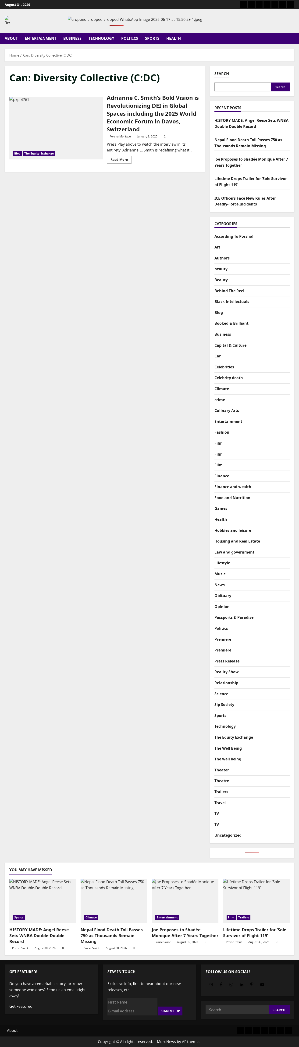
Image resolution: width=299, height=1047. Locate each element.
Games (220, 508)
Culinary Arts (226, 410)
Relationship (226, 682)
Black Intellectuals (231, 301)
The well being (227, 759)
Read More (121, 160)
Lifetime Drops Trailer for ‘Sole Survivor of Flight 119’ (254, 932)
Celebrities (224, 367)
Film (218, 443)
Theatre (221, 780)
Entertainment (40, 38)
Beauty (221, 279)
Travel (220, 802)
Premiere (222, 639)
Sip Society (224, 704)
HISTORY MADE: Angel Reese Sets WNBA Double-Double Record (39, 935)
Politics (129, 38)
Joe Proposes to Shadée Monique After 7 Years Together (185, 932)
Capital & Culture (230, 345)
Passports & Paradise (233, 617)
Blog (17, 153)
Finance (221, 476)
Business (72, 38)
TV (216, 813)
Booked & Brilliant (231, 323)
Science (221, 693)
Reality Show (226, 671)
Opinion (222, 606)
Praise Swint (20, 948)
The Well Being (228, 748)
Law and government (234, 552)
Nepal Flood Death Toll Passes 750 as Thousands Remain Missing (112, 935)
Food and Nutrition (232, 497)
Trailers (221, 791)
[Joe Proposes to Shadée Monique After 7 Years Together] (185, 901)
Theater (221, 770)
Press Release (226, 661)
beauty (221, 268)
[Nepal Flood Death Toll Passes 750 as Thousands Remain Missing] (114, 901)
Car (217, 356)
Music (219, 573)
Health (173, 38)
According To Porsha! (233, 236)
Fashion (221, 432)
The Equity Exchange (39, 153)
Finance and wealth (232, 486)
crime (219, 399)
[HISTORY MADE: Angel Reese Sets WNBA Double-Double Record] (42, 901)
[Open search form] (293, 38)
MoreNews (166, 1041)
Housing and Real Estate (237, 541)
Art (217, 247)
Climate (221, 388)
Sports (152, 38)
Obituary (222, 595)
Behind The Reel (229, 290)
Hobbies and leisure (232, 530)
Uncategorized (228, 835)
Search (221, 73)
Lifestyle (222, 562)
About (11, 38)
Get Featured (20, 1006)
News (219, 584)
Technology (101, 38)
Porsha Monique (120, 136)
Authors (222, 258)
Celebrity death (228, 377)
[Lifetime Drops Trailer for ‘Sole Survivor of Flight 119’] (256, 901)
